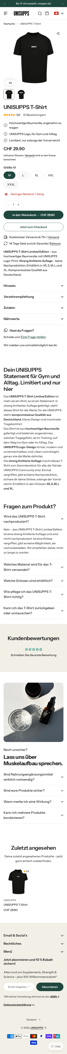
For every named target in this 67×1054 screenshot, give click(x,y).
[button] (4, 3)
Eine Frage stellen (33, 337)
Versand (29, 155)
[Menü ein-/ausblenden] (6, 13)
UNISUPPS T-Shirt (16, 904)
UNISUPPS (10, 900)
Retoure (55, 243)
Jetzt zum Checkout (33, 227)
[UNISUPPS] (21, 13)
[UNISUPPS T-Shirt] (18, 881)
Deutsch (31, 1019)
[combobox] (58, 13)
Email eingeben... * (19, 986)
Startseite (9, 23)
